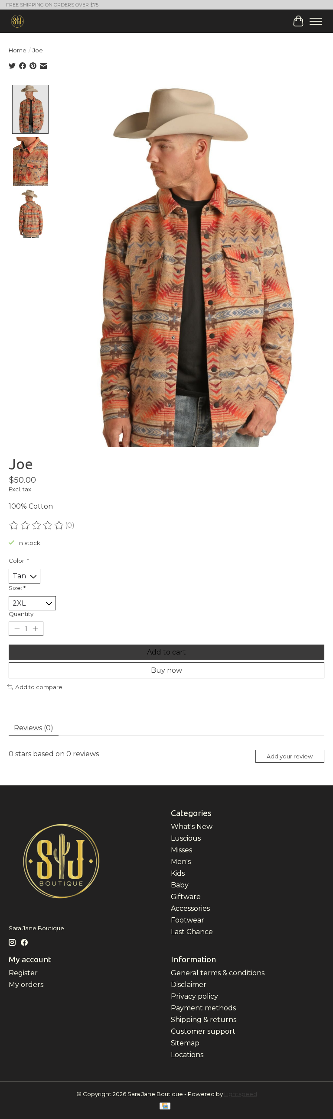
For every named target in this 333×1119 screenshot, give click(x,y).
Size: (17, 587)
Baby (180, 885)
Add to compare (38, 687)
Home (17, 50)
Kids (178, 873)
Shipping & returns (203, 1020)
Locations (187, 1055)
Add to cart (166, 652)
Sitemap (185, 1043)
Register (23, 973)
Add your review (290, 756)
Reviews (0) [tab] (33, 728)
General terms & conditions (217, 973)
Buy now (166, 670)
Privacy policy (194, 996)
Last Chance (192, 932)
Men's (181, 862)
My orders (26, 984)
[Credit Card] (165, 1107)
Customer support (203, 1031)
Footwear (187, 920)
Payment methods (203, 1008)
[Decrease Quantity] (17, 629)
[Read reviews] (37, 525)
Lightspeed (240, 1093)
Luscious (186, 838)
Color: (19, 560)
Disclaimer (188, 984)
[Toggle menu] (315, 21)
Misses (181, 850)
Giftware (186, 897)
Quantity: (22, 613)
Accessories (190, 908)
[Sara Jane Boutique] (17, 21)
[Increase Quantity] (35, 629)
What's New (191, 826)
